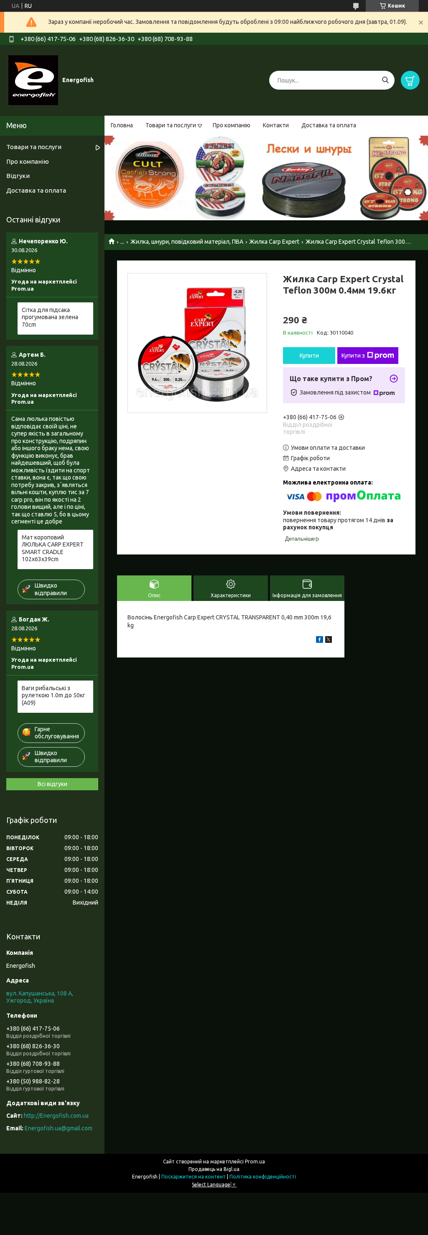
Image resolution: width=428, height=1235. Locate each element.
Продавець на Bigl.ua (214, 1169)
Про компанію (231, 125)
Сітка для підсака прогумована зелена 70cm (50, 317)
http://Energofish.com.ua (56, 1115)
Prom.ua (255, 1161)
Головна (122, 125)
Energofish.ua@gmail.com (58, 1128)
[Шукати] (385, 80)
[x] (328, 640)
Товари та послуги (170, 125)
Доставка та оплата (328, 125)
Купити (309, 355)
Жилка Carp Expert (274, 241)
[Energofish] (33, 80)
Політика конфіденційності (262, 1176)
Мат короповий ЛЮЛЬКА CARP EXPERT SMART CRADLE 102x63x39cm (53, 548)
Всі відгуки (52, 784)
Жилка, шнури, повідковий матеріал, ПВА (186, 241)
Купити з (353, 355)
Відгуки (18, 175)
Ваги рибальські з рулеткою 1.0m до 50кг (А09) (53, 695)
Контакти (276, 125)
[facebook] (319, 640)
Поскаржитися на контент (193, 1176)
